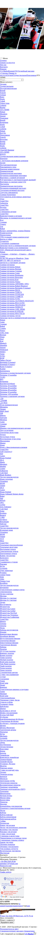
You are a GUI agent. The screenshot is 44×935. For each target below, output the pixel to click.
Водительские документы (10, 851)
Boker (2, 496)
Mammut (3, 694)
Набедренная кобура (8, 819)
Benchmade (4, 522)
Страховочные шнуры (9, 672)
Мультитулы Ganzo (7, 609)
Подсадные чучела (7, 437)
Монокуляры (5, 798)
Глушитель (4, 241)
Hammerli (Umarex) (7, 364)
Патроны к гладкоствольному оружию (15, 373)
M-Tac (2, 566)
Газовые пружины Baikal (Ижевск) (14, 286)
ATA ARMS (4, 110)
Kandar (3, 369)
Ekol (2, 339)
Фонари (3, 632)
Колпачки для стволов (9, 830)
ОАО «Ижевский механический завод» (15, 250)
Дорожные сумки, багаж (10, 700)
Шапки (3, 709)
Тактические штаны (8, 730)
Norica (2, 331)
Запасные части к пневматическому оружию (18, 246)
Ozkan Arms (4, 103)
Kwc (2, 220)
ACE (2, 539)
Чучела (3, 435)
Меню (5, 58)
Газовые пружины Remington (11, 275)
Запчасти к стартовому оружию (12, 263)
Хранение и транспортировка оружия (15, 808)
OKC (2, 503)
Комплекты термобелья (9, 757)
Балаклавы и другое (8, 711)
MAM (2, 483)
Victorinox (4, 481)
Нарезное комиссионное (9, 169)
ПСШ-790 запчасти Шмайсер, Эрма (14, 258)
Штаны (3, 726)
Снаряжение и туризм (9, 562)
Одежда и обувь (6, 702)
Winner (2, 426)
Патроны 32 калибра (8, 392)
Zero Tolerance (5, 507)
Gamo (2, 322)
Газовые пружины (7, 265)
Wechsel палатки (6, 660)
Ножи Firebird (5, 458)
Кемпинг (3, 687)
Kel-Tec (3, 133)
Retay (2, 97)
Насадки (3, 804)
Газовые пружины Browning (11, 277)
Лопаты (3, 626)
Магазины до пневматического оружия (15, 218)
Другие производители (9, 477)
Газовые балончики (8, 195)
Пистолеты (4, 184)
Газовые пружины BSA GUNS (12, 303)
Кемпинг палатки (7, 653)
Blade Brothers (5, 475)
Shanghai (3, 345)
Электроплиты (6, 592)
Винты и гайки (6, 239)
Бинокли (3, 776)
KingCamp (4, 683)
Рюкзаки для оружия (8, 832)
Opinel (2, 486)
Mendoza (3, 420)
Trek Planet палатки (7, 664)
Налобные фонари (7, 636)
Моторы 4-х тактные (8, 600)
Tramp (2, 681)
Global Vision (5, 575)
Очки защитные (6, 570)
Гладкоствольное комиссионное (12, 156)
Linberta (3, 105)
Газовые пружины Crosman (11, 271)
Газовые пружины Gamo (10, 273)
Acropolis (3, 568)
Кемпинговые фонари (9, 634)
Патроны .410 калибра (9, 394)
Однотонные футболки (9, 721)
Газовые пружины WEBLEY (11, 307)
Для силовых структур (9, 849)
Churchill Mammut (7, 150)
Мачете (3, 621)
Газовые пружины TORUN (11, 292)
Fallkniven (4, 471)
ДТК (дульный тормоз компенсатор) (14, 237)
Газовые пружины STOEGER (12, 294)
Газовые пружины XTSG (10, 299)
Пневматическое (6, 171)
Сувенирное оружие (8, 212)
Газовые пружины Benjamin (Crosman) (15, 288)
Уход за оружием (6, 430)
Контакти (4, 67)
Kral (1, 341)
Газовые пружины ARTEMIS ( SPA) (14, 284)
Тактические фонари (8, 645)
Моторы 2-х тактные (8, 598)
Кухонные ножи (6, 530)
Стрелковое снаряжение (9, 243)
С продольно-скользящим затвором (14, 161)
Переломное (5, 135)
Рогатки (3, 207)
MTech (2, 500)
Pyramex (3, 573)
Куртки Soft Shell (7, 715)
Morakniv (3, 464)
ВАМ (2, 358)
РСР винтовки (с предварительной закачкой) (18, 180)
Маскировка (5, 441)
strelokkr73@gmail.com (9, 864)
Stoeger (3, 116)
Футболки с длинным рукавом (12, 723)
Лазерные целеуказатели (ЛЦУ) (12, 789)
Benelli (2, 91)
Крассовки (4, 749)
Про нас (3, 65)
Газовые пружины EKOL (10, 290)
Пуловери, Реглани (7, 764)
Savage (2, 163)
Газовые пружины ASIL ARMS (12, 309)
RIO (1, 379)
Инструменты (5, 604)
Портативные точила (8, 554)
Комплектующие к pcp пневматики (14, 248)
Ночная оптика (6, 796)
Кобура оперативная (8, 817)
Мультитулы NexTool (8, 613)
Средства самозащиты (9, 192)
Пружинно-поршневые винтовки (13, 175)
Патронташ (4, 823)
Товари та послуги (7, 63)
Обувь (2, 743)
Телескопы (4, 791)
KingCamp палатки (7, 662)
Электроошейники (7, 698)
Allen (2, 579)
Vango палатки (6, 670)
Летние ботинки (6, 747)
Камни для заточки (7, 556)
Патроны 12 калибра (8, 375)
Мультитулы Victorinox (9, 615)
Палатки (3, 649)
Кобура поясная (6, 815)
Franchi (3, 93)
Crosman (3, 222)
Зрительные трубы (7, 781)
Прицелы (4, 802)
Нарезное (4, 159)
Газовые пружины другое (10, 316)
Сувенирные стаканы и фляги (12, 840)
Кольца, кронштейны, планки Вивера (15, 231)
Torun (2, 354)
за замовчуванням (10, 905)
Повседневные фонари (9, 643)
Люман (3, 409)
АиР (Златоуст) (6, 452)
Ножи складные (6, 479)
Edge (2, 577)
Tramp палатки (6, 658)
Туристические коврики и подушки (14, 689)
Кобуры (3, 813)
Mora (2, 541)
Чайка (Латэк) (5, 360)
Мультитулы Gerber (7, 611)
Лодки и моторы (6, 594)
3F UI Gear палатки (7, 651)
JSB (1, 413)
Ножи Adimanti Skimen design (11, 494)
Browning (4, 139)
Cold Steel (4, 473)
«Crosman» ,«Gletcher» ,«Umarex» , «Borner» (17, 254)
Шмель (3, 415)
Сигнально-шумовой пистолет (12, 190)
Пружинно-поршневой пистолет (13, 188)
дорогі (20, 906)
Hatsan (2, 112)
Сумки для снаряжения (9, 675)
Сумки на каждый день (9, 770)
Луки (2, 199)
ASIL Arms (4, 333)
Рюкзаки (3, 564)
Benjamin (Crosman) (7, 362)
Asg (1, 226)
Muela (2, 462)
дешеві (15, 906)
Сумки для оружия (7, 834)
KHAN (3, 154)
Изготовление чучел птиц (10, 439)
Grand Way (4, 201)
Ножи (2, 445)
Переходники (5, 235)
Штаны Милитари (7, 728)
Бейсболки (4, 706)
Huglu (2, 99)
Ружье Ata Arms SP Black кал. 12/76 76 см (16, 916)
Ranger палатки (6, 655)
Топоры (3, 624)
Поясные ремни (6, 768)
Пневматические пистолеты (11, 186)
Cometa (3, 328)
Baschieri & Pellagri (7, 384)
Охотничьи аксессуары (9, 432)
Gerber (2, 469)
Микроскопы (5, 793)
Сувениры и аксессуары (9, 836)
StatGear (3, 524)
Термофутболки (6, 762)
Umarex (3, 224)
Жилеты (3, 766)
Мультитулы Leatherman (9, 617)
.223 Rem (3, 403)
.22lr (1, 398)
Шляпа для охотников (8, 713)
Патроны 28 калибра (8, 390)
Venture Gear (5, 581)
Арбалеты (4, 203)
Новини (3, 69)
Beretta (2, 108)
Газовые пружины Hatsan (10, 267)
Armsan (3, 95)
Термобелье (4, 755)
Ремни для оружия (7, 825)
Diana (2, 337)
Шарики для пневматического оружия (15, 428)
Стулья (3, 677)
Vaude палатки (6, 666)
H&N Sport (4, 411)
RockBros (4, 583)
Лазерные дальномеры (9, 787)
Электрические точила (9, 551)
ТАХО (2, 377)
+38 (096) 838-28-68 (8, 861)
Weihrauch (4, 350)
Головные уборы (6, 704)
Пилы (2, 628)
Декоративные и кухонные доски (13, 838)
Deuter (2, 685)
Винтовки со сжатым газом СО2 (13, 182)
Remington (4, 122)
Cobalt (2, 101)
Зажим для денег (6, 842)
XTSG (2, 356)
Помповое (4, 118)
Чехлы (2, 810)
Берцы (2, 751)
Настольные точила (8, 549)
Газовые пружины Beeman (10, 269)
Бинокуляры (5, 800)
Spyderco (3, 520)
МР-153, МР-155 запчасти (10, 260)
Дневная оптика (6, 774)
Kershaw (3, 513)
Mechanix (3, 736)
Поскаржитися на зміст (9, 929)
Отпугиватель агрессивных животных (15, 197)
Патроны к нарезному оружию (12, 396)
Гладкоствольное (6, 86)
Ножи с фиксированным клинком (13, 447)
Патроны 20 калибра (8, 388)
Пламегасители (6, 233)
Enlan (2, 511)
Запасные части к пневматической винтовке (18, 318)
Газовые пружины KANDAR (11, 311)
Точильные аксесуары (9, 547)
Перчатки (4, 732)
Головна (3, 60)
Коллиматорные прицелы (10, 785)
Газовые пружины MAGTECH (12, 314)
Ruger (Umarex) (6, 367)
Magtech (3, 343)
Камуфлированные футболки (11, 719)
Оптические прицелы (8, 783)
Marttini (3, 466)
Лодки (2, 602)
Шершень (4, 407)
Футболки (4, 717)
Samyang (3, 418)
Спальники (4, 679)
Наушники (4, 587)
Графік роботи (5, 872)
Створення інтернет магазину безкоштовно (17, 931)
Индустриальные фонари (10, 638)
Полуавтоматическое (8, 88)
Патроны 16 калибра (8, 386)
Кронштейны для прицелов (11, 806)
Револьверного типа (8, 167)
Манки (3, 443)
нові (28, 906)
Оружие (3, 84)
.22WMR (3, 401)
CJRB (2, 517)
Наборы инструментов (9, 630)
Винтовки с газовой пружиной (12, 178)
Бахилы (3, 753)
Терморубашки (6, 760)
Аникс (2, 256)
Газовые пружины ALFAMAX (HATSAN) (17, 301)
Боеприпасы (5, 371)
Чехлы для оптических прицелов (13, 827)
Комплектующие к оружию (11, 216)
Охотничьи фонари (7, 641)
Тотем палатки (6, 668)
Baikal (2, 229)
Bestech (3, 515)
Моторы (3, 596)
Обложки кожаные (7, 844)
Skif (1, 454)
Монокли (4, 779)
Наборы (3, 647)
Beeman (3, 335)
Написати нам (5, 866)
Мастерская (4, 853)
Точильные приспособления (11, 545)
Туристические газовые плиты (12, 590)
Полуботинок (5, 745)
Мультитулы (5, 607)
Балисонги (4, 558)
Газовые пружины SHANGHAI (12, 305)
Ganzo (2, 456)
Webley (3, 352)
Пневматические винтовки (11, 173)
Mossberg (3, 114)
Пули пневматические (9, 405)
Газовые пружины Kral (9, 280)
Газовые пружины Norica (10, 282)
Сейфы (3, 821)
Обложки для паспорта (9, 847)
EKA (2, 460)
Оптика (3, 772)
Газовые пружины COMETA (11, 297)
